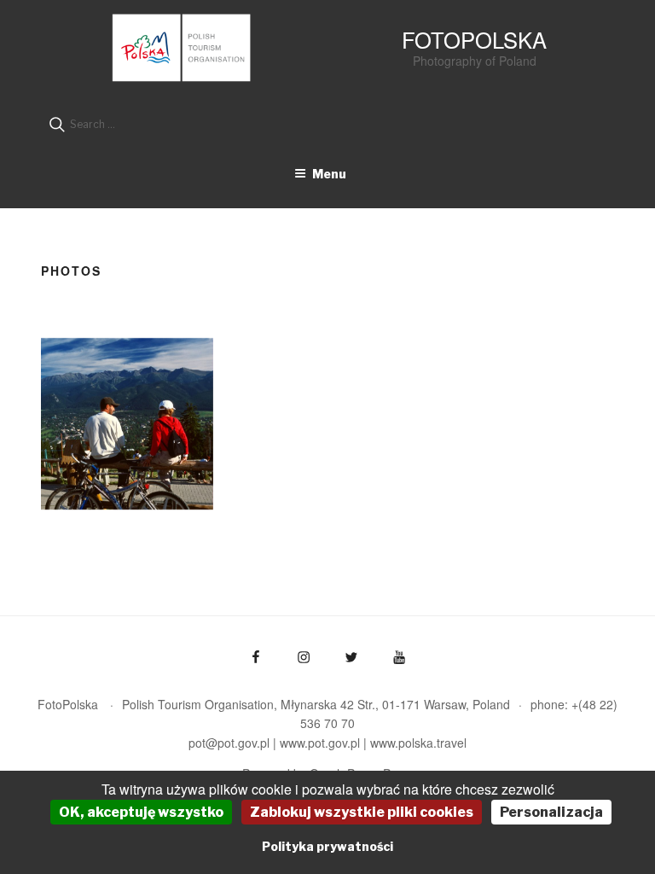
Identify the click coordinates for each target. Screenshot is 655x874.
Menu (329, 173)
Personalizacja (551, 812)
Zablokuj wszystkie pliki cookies (361, 812)
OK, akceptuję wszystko (141, 812)
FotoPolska (474, 39)
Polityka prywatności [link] (327, 846)
